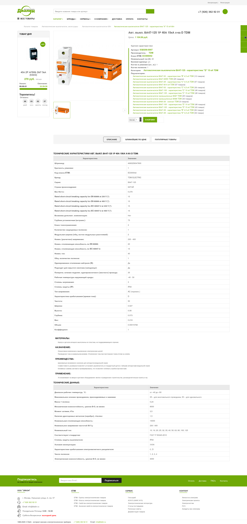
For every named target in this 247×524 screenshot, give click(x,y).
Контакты (224, 480)
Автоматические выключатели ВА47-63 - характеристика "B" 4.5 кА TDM (163, 76)
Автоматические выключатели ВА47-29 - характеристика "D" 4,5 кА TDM (163, 113)
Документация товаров (136, 512)
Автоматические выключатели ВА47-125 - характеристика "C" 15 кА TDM (163, 93)
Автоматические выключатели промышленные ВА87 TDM (157, 96)
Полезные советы (134, 509)
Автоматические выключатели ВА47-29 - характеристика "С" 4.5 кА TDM (163, 81)
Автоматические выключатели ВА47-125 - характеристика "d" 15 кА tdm (144, 26)
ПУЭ (183, 506)
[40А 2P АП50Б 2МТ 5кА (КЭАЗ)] (33, 53)
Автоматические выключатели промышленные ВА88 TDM (157, 98)
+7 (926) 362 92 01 (208, 11)
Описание (112, 139)
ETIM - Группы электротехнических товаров (90, 497)
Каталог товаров (31, 26)
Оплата (191, 480)
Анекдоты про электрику (191, 509)
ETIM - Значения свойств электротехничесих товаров (93, 506)
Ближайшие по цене (135, 139)
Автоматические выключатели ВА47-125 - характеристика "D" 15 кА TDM (180, 70)
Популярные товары (165, 139)
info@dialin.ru (33, 506)
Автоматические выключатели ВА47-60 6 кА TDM (153, 84)
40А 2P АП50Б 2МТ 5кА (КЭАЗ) (33, 73)
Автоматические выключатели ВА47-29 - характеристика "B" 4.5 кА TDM (163, 110)
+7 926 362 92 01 (30, 502)
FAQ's (213, 480)
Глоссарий (132, 497)
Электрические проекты (191, 500)
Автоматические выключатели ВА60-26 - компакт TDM (155, 101)
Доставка (202, 480)
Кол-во (132, 120)
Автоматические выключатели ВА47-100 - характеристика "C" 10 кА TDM (163, 90)
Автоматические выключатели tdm (96, 26)
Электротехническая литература (140, 503)
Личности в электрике (190, 497)
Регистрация (225, 2)
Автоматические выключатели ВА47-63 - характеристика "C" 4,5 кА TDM (163, 87)
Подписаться (111, 480)
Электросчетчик (188, 503)
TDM (150, 52)
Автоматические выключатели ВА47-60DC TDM (152, 79)
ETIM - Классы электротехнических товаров (90, 500)
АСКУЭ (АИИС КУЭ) (135, 500)
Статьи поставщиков (135, 506)
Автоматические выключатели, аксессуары (60, 26)
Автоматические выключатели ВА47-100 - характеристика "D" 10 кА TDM (163, 104)
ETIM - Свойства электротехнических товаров (90, 503)
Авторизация (213, 2)
